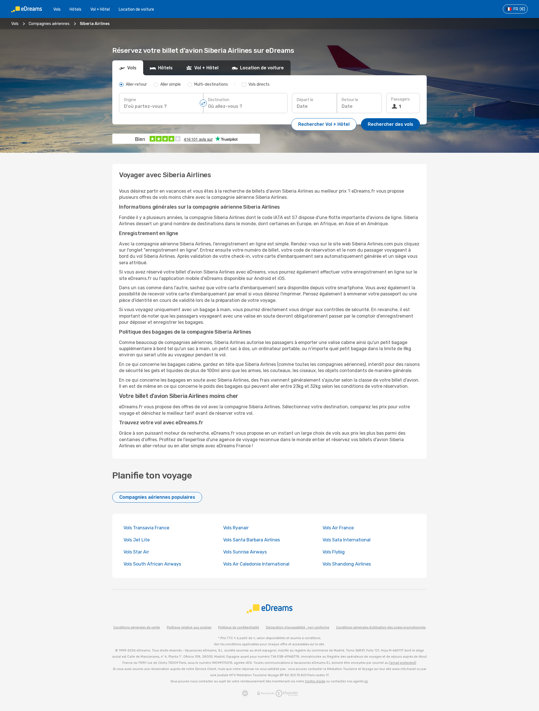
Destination (218, 99)
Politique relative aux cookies (189, 627)
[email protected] (402, 663)
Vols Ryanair (236, 527)
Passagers (400, 99)
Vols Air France (338, 527)
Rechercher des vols (390, 124)
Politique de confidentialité (238, 627)
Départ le (305, 99)
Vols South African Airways (152, 564)
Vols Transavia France (146, 527)
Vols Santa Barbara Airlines (251, 540)
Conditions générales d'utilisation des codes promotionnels (381, 627)
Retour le (350, 99)
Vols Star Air (136, 552)
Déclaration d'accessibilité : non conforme (297, 627)
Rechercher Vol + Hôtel (324, 124)
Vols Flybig (334, 552)
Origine (130, 99)
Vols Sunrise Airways (245, 552)
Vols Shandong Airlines (347, 564)
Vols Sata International (347, 540)
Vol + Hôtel (100, 9)
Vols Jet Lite (137, 540)
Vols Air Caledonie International (256, 564)
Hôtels (75, 9)
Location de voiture (136, 9)
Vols (57, 9)
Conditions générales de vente (136, 627)
